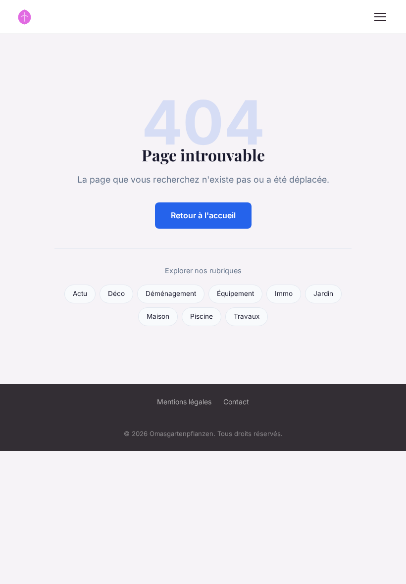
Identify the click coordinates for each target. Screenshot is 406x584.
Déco (116, 293)
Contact (236, 401)
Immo (284, 293)
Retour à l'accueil (203, 215)
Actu (80, 293)
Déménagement (171, 293)
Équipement (235, 293)
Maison (158, 316)
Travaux (246, 316)
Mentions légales (184, 401)
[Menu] (380, 17)
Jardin (323, 293)
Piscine (201, 316)
